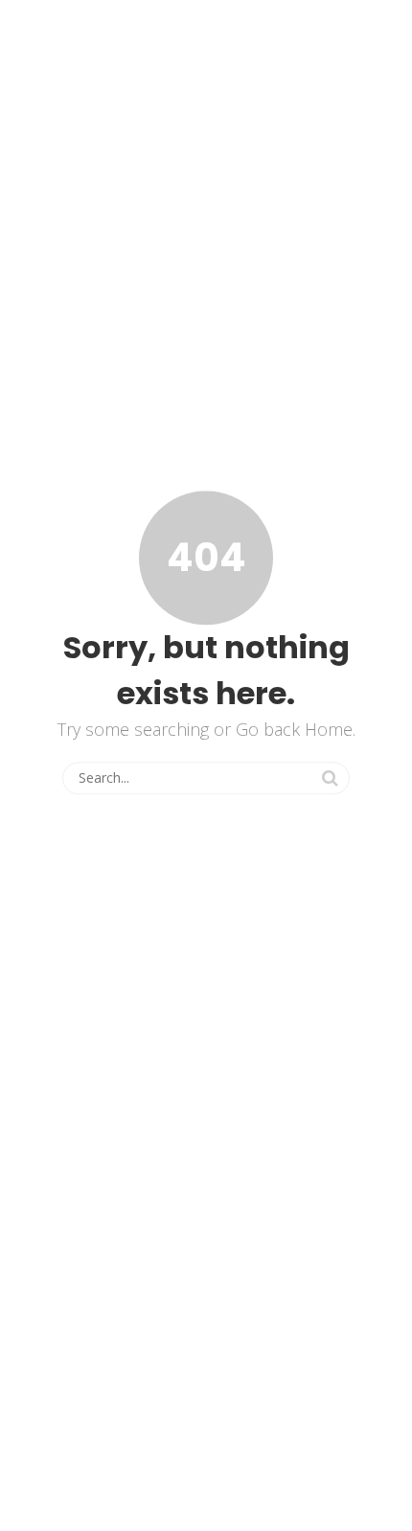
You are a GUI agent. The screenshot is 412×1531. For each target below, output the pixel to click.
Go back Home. (295, 730)
